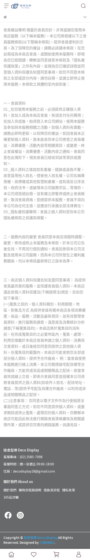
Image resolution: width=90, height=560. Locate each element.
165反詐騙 (11, 497)
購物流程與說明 (30, 490)
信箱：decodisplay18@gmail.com (29, 471)
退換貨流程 (52, 490)
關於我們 (9, 490)
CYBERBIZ (46, 542)
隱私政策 (68, 490)
